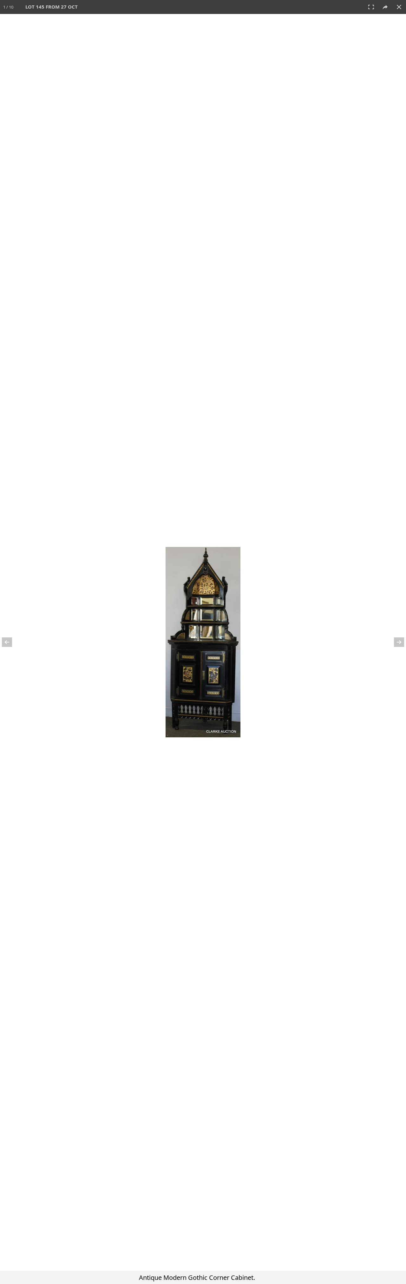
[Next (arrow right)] (395, 642)
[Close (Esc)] (399, 7)
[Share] (385, 7)
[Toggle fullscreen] (371, 7)
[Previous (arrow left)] (11, 642)
